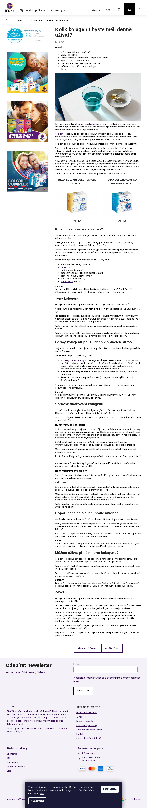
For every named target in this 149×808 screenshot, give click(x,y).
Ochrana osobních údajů (89, 729)
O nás (79, 716)
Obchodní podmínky (86, 725)
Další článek (112, 648)
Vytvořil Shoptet (133, 799)
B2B (9, 758)
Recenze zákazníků (16, 766)
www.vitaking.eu (15, 731)
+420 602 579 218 (91, 757)
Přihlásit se (83, 690)
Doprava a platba (85, 721)
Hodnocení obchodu (86, 712)
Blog (9, 771)
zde (42, 793)
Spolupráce (13, 754)
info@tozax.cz (89, 753)
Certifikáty (12, 762)
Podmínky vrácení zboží (88, 738)
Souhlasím (110, 789)
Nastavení (37, 801)
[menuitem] (32, 9)
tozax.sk (19, 724)
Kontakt (80, 734)
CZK (108, 10)
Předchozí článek (87, 648)
